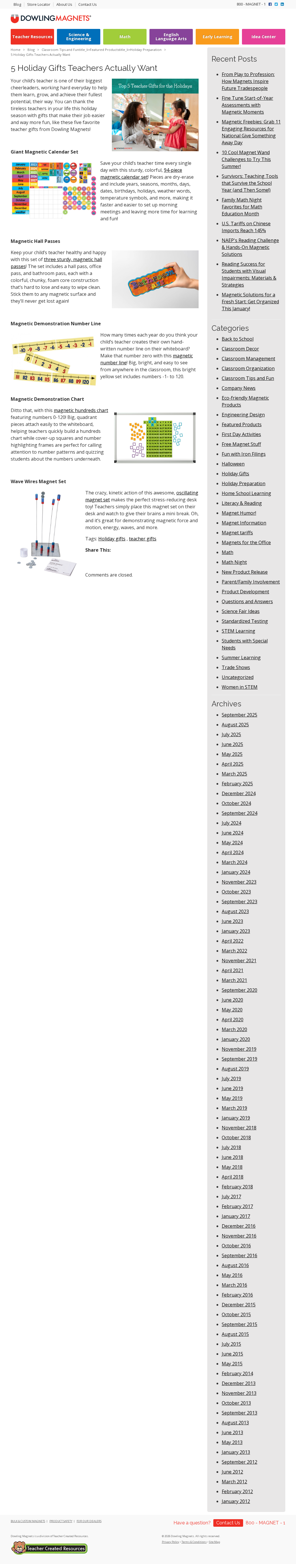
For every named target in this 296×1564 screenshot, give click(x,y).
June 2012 (232, 1472)
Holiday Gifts (235, 473)
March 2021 (234, 980)
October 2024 (236, 803)
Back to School (238, 339)
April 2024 (232, 852)
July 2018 (231, 1147)
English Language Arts (171, 36)
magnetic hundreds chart (81, 410)
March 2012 (234, 1481)
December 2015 (239, 1304)
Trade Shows (236, 667)
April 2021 (232, 970)
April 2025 (232, 764)
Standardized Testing (245, 621)
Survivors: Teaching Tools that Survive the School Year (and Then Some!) (250, 183)
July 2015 (231, 1344)
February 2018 (237, 1186)
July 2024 (231, 823)
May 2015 (232, 1363)
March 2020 (234, 1029)
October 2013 (236, 1403)
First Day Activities (241, 434)
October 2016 (236, 1245)
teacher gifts (142, 539)
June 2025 (232, 744)
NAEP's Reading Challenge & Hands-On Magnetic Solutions (250, 247)
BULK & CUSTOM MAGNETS (28, 1521)
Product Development (245, 591)
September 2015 (239, 1324)
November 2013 (239, 1393)
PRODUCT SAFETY (60, 1521)
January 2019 (236, 1118)
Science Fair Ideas (241, 611)
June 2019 (232, 1088)
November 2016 (239, 1236)
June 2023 (232, 921)
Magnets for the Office (246, 542)
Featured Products (242, 424)
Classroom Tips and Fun (248, 378)
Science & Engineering (78, 36)
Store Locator (38, 4)
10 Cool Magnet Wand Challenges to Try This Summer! (246, 159)
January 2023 (236, 931)
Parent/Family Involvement (251, 582)
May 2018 (232, 1167)
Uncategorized (238, 677)
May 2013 (232, 1442)
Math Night (234, 562)
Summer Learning (241, 657)
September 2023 (239, 901)
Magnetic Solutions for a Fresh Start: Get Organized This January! (250, 301)
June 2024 (232, 833)
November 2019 (239, 1049)
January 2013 (236, 1452)
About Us (64, 4)
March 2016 (234, 1285)
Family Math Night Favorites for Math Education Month (242, 207)
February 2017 (237, 1206)
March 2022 (234, 951)
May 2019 (232, 1098)
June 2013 (232, 1432)
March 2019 (234, 1108)
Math (124, 36)
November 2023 (239, 882)
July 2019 (231, 1078)
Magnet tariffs (237, 532)
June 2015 (232, 1354)
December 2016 (239, 1226)
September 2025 (239, 715)
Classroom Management (248, 358)
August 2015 (235, 1334)
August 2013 (235, 1422)
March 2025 (234, 774)
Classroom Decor (240, 349)
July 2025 (231, 734)
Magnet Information (244, 523)
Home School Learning (246, 493)
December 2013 (239, 1383)
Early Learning (217, 36)
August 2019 (235, 1069)
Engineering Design (243, 414)
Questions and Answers (247, 601)
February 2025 (237, 783)
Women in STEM (240, 687)
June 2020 (232, 1000)
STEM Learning (238, 631)
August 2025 (235, 724)
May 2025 (232, 754)
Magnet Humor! (239, 513)
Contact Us (87, 4)
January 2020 (236, 1039)
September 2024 (239, 813)
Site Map (214, 1542)
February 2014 (237, 1373)
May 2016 (232, 1275)
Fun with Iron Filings (244, 454)
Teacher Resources (32, 36)
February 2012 (237, 1491)
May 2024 (232, 842)
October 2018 (236, 1137)
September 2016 (239, 1255)
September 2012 (239, 1462)
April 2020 (232, 1019)
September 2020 (239, 990)
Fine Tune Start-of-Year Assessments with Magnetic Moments (247, 105)
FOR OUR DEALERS (89, 1521)
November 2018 (239, 1127)
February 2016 (237, 1295)
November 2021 (239, 960)
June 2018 (232, 1157)
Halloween (233, 464)
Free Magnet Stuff (241, 444)
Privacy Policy (170, 1542)
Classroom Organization (248, 368)
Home (16, 49)
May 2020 (232, 1010)
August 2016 (235, 1265)
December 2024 (239, 793)
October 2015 (236, 1314)
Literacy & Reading (242, 503)
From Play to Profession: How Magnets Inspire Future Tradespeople (248, 81)
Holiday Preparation (243, 483)
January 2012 (236, 1501)
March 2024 (234, 862)
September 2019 (239, 1059)
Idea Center (263, 36)
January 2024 (236, 872)
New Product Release (245, 572)
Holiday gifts (111, 539)
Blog (17, 4)
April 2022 (232, 941)
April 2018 (232, 1177)
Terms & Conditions (194, 1542)
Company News (239, 388)
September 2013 (239, 1413)
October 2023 (236, 892)
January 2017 (236, 1216)
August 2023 (235, 911)
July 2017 (231, 1196)
